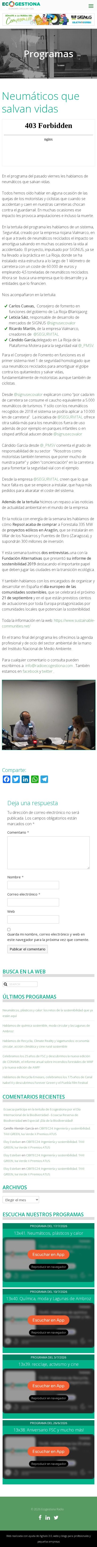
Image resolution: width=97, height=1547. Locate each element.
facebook (30, 671)
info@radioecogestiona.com (49, 665)
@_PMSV (85, 345)
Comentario (18, 832)
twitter (47, 671)
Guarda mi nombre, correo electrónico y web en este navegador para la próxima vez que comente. (48, 937)
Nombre (15, 877)
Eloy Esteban (12, 1142)
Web (11, 911)
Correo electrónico (23, 894)
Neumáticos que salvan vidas (41, 102)
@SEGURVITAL (46, 334)
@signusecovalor (61, 322)
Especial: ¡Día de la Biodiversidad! (50, 1120)
